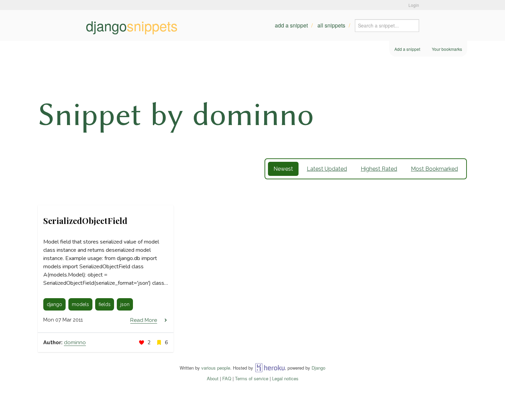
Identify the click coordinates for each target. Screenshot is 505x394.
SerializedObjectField (85, 220)
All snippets (331, 25)
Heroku (270, 367)
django (132, 25)
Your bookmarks (447, 49)
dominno (75, 342)
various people (215, 367)
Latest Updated (327, 169)
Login (413, 5)
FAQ (226, 378)
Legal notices (285, 378)
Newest (283, 169)
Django (318, 367)
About (212, 378)
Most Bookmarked (434, 169)
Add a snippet (291, 25)
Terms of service (251, 378)
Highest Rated (379, 169)
